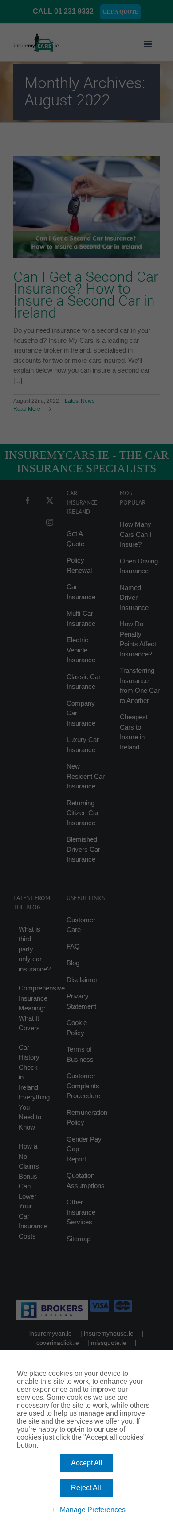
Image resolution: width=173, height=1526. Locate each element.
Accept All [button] (86, 1463)
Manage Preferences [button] (93, 1510)
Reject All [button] (86, 1487)
